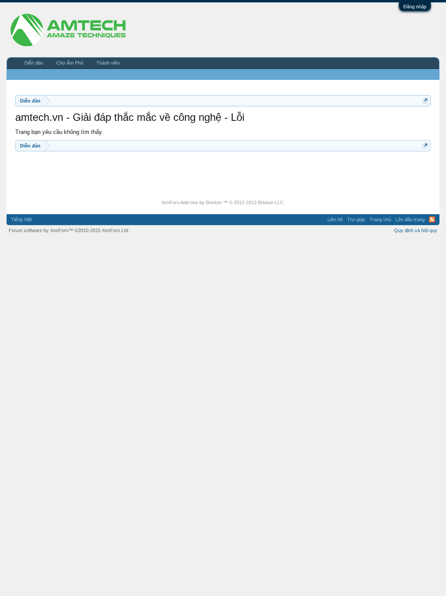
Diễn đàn (33, 62)
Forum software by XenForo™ (69, 230)
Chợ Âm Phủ (69, 62)
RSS (432, 219)
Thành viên (108, 62)
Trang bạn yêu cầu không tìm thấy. (59, 132)
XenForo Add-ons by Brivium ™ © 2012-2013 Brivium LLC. (223, 202)
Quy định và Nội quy (415, 230)
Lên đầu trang (410, 219)
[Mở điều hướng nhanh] (425, 100)
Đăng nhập (414, 6)
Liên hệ (335, 219)
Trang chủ (380, 219)
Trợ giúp (356, 219)
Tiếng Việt (21, 219)
